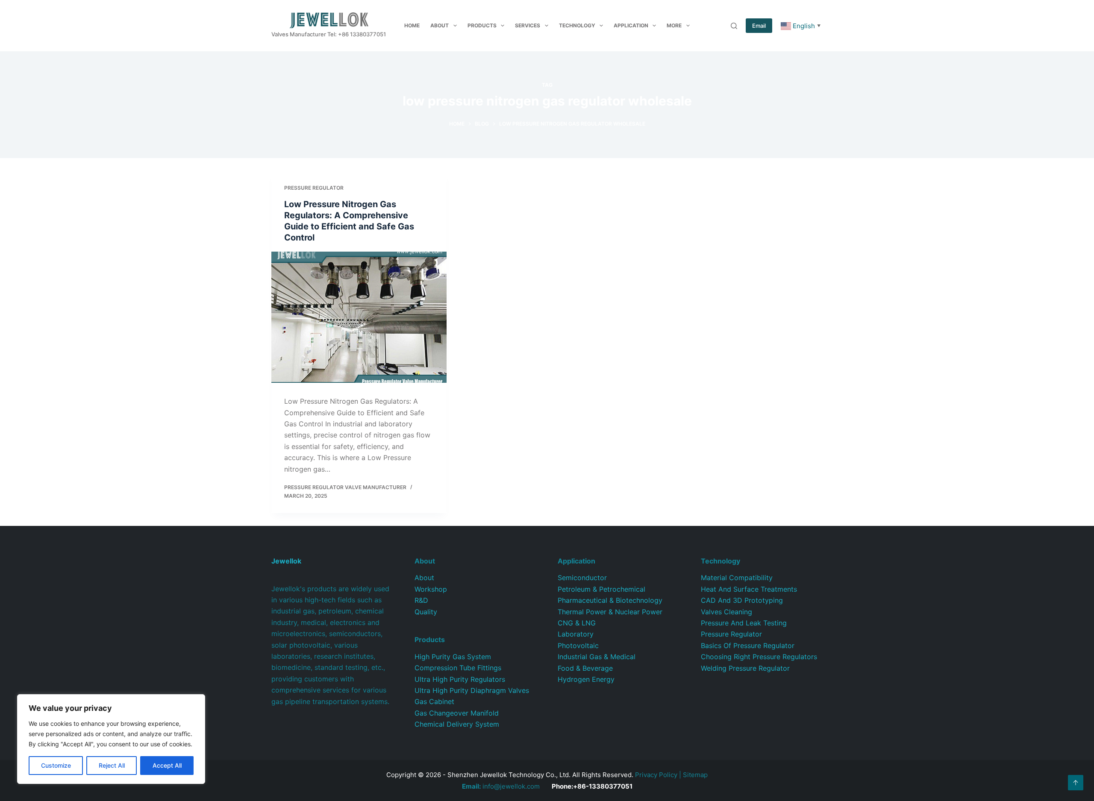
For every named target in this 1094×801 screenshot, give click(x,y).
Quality (426, 611)
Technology (577, 25)
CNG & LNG (577, 623)
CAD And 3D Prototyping (742, 600)
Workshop (431, 589)
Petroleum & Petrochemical (601, 589)
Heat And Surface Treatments (749, 589)
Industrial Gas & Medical (596, 656)
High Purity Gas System (453, 656)
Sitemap (695, 775)
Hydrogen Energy (586, 679)
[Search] (734, 26)
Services (527, 25)
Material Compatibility (737, 577)
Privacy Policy (656, 775)
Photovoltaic (578, 645)
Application (631, 25)
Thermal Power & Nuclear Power (610, 611)
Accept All (167, 765)
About (439, 25)
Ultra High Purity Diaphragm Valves (472, 690)
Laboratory (576, 634)
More (674, 25)
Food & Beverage (585, 668)
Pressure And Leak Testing (744, 623)
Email (759, 25)
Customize (56, 765)
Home (412, 25)
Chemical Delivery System (457, 724)
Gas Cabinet (434, 701)
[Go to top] (1075, 782)
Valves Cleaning (726, 611)
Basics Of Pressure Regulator (747, 645)
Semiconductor (582, 577)
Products (482, 25)
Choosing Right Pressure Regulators (759, 656)
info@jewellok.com (501, 786)
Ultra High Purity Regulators (460, 679)
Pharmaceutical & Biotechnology (610, 600)
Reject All (112, 765)
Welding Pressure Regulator (745, 668)
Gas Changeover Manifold (457, 713)
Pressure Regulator (314, 188)
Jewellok (286, 561)
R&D (421, 600)
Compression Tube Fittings (458, 667)
